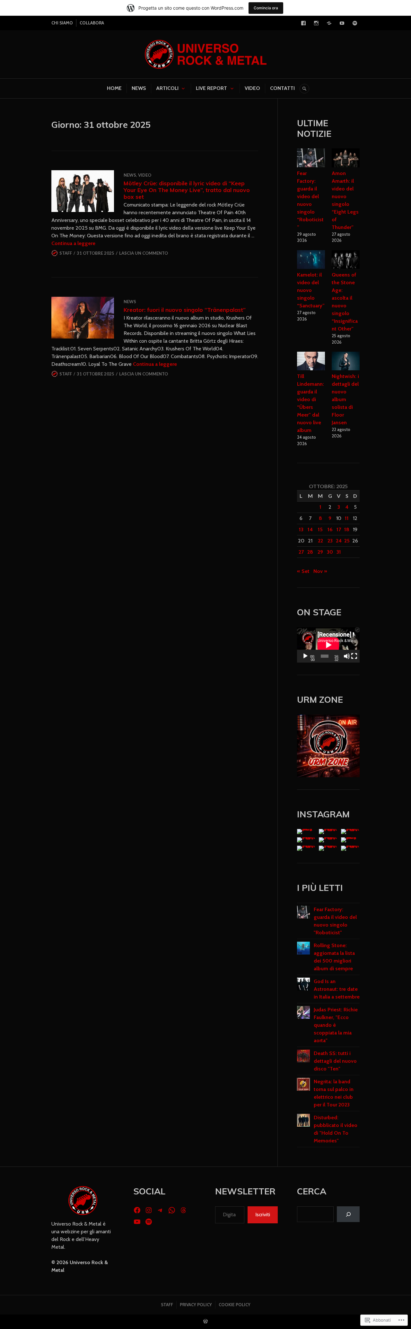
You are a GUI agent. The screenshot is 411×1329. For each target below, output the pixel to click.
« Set (303, 571)
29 (320, 552)
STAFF (167, 1304)
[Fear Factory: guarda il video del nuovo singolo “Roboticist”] (311, 158)
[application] (328, 645)
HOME (114, 88)
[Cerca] (348, 1214)
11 (347, 518)
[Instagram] (316, 23)
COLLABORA (92, 22)
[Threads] (183, 1210)
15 (320, 529)
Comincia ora (266, 7)
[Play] (305, 656)
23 (330, 541)
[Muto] (347, 656)
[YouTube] (342, 23)
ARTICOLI (167, 88)
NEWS (139, 88)
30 (330, 552)
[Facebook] (303, 23)
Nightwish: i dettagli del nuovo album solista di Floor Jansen (345, 399)
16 (330, 529)
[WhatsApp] (172, 1210)
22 (320, 541)
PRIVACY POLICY (196, 1304)
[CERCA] (304, 88)
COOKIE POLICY (234, 1304)
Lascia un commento (143, 253)
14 (310, 529)
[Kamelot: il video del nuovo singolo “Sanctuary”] (311, 260)
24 (339, 541)
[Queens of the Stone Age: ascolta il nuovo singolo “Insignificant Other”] (346, 260)
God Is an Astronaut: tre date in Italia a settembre (337, 989)
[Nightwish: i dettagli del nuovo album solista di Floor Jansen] (346, 362)
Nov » (320, 571)
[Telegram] (329, 23)
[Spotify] (355, 23)
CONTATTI (282, 88)
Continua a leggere (73, 243)
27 (301, 552)
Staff (65, 253)
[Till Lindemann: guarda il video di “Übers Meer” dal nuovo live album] (311, 362)
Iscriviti (262, 1214)
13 (301, 529)
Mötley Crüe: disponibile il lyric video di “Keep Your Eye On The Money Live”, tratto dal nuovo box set (187, 190)
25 (347, 541)
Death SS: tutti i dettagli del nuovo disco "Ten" (335, 1061)
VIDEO (252, 88)
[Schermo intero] (354, 656)
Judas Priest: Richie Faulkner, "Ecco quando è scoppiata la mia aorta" (336, 1025)
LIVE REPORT (211, 88)
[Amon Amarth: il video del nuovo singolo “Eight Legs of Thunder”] (346, 158)
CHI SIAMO (62, 22)
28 (310, 552)
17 (339, 529)
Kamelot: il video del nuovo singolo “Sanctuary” (311, 290)
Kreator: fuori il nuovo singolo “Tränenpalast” (185, 309)
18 (346, 529)
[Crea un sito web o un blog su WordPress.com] (205, 1321)
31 (339, 552)
